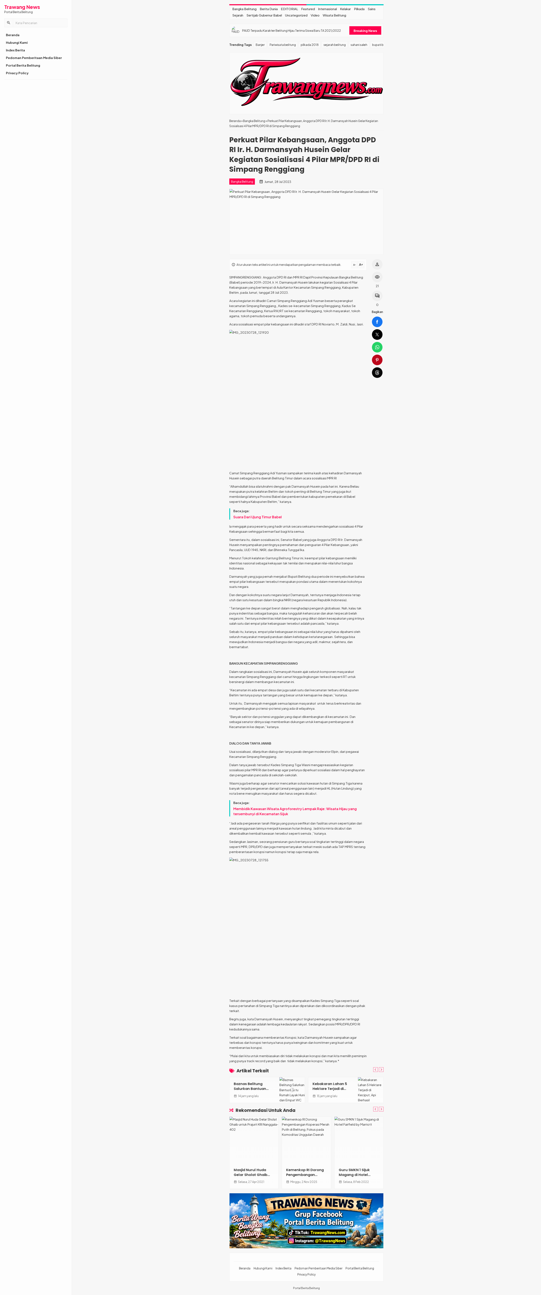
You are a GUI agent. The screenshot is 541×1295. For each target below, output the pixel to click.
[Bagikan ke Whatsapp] (377, 347)
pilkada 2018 (310, 45)
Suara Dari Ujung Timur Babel (257, 517)
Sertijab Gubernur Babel (264, 15)
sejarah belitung (335, 45)
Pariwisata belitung (283, 45)
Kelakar (345, 9)
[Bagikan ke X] (377, 334)
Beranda (12, 35)
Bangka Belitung (244, 9)
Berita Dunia (269, 9)
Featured (308, 9)
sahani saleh (359, 45)
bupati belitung (382, 45)
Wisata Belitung (334, 15)
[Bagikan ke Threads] (377, 372)
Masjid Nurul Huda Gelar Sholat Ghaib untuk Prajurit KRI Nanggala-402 (250, 1177)
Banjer (260, 45)
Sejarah (237, 15)
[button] (8, 23)
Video (315, 15)
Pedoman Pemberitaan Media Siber (34, 58)
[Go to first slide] (381, 1069)
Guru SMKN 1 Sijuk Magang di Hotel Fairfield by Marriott (356, 1174)
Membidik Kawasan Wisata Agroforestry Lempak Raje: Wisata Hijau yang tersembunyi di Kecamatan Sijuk (295, 811)
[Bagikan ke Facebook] (377, 322)
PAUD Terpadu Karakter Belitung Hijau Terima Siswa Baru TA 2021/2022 (291, 30)
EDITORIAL (289, 9)
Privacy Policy (17, 73)
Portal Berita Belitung (23, 65)
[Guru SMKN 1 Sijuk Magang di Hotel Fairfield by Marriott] (359, 1140)
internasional (327, 9)
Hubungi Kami (17, 42)
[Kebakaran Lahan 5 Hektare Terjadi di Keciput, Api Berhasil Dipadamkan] (370, 1090)
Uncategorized (296, 15)
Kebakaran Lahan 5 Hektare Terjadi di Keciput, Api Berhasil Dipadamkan (331, 1091)
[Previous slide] (375, 1069)
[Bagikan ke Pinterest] (377, 360)
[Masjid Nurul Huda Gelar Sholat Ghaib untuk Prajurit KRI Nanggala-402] (254, 1140)
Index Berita (15, 50)
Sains (372, 9)
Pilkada (359, 9)
